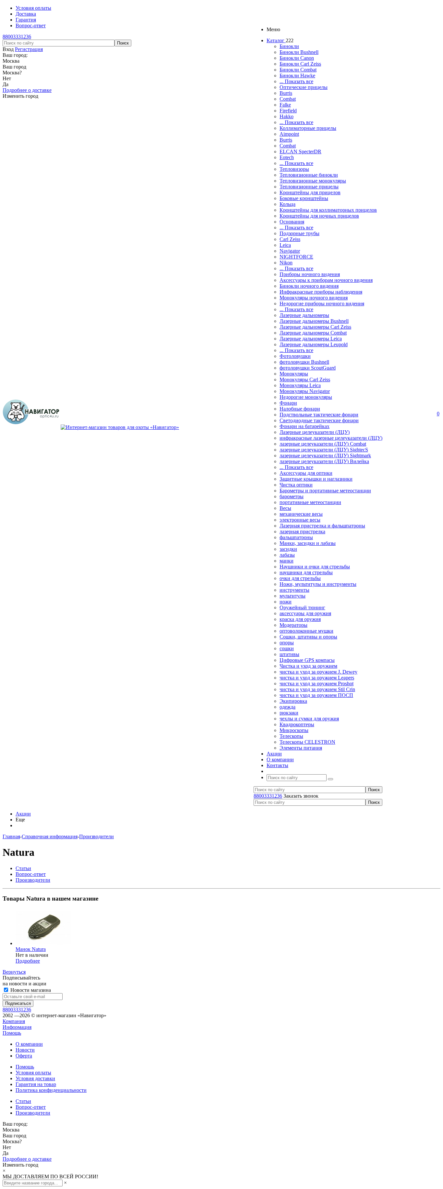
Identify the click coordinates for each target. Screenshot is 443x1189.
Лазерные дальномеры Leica (311, 338)
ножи (286, 601)
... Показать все (296, 81)
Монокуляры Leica (300, 385)
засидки (288, 549)
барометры (292, 496)
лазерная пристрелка (302, 531)
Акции (23, 813)
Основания (292, 221)
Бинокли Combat (298, 69)
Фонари (288, 403)
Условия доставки (35, 1078)
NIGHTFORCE (296, 256)
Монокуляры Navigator (305, 391)
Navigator (290, 251)
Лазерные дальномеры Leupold (314, 344)
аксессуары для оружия (305, 613)
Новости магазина (30, 990)
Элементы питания (301, 748)
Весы (285, 508)
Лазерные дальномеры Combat (313, 332)
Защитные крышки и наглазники (316, 479)
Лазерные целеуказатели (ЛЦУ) (315, 432)
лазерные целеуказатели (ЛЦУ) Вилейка (324, 461)
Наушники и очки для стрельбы (315, 566)
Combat (288, 99)
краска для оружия (300, 619)
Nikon (286, 262)
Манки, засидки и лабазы (308, 543)
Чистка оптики (296, 484)
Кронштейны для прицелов (310, 192)
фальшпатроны (296, 537)
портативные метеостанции (310, 502)
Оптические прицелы (304, 87)
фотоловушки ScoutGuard (308, 368)
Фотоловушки (295, 356)
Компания (14, 1021)
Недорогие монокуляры (306, 397)
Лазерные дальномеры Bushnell (314, 321)
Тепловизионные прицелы (309, 186)
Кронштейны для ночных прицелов (319, 216)
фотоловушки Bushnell (304, 362)
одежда (287, 707)
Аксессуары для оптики (306, 473)
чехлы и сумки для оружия (309, 718)
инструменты (294, 590)
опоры (287, 642)
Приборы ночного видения (310, 274)
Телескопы (291, 736)
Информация (17, 1027)
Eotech (287, 157)
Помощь (12, 1033)
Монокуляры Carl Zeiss (305, 379)
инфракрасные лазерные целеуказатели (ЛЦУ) (331, 438)
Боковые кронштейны (304, 198)
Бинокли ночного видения (309, 286)
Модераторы (293, 625)
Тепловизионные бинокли (309, 175)
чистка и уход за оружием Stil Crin (317, 689)
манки (286, 560)
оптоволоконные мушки (306, 631)
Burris (286, 93)
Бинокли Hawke (297, 75)
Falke (285, 105)
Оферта (24, 1055)
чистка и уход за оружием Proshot (316, 683)
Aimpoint (289, 134)
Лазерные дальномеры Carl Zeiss (315, 327)
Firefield (288, 110)
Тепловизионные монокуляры (313, 180)
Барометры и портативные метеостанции (325, 490)
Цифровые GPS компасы (307, 660)
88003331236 (17, 36)
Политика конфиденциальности (51, 1090)
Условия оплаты (33, 1072)
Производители (33, 1113)
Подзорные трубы (299, 233)
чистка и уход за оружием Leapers (317, 677)
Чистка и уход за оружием (308, 666)
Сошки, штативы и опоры (308, 636)
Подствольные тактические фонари (319, 414)
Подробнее (28, 961)
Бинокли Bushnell (299, 52)
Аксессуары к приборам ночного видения (326, 280)
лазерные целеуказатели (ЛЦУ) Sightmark (325, 455)
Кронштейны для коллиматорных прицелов (328, 210)
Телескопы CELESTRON (307, 742)
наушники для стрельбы (306, 572)
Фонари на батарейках (304, 426)
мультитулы (292, 596)
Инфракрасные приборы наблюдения (321, 292)
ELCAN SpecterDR (300, 151)
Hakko (286, 116)
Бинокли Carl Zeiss (300, 64)
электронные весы (300, 520)
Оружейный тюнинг (302, 607)
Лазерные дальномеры (304, 315)
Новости (25, 1050)
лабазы (287, 555)
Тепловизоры (294, 169)
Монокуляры (294, 373)
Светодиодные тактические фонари (319, 420)
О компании (29, 1044)
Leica (285, 245)
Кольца (287, 204)
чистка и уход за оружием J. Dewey (318, 672)
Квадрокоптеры (297, 724)
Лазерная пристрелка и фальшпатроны (322, 525)
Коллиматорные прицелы (308, 128)
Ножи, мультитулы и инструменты (318, 584)
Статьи (23, 1101)
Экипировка (293, 701)
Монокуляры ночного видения (314, 297)
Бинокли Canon (297, 58)
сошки (287, 648)
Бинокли (289, 46)
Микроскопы (294, 730)
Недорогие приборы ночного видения (322, 303)
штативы (289, 654)
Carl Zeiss (290, 239)
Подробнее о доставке (27, 90)
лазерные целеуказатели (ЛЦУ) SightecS (324, 449)
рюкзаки (289, 712)
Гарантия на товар (36, 1084)
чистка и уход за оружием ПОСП (316, 695)
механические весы (301, 514)
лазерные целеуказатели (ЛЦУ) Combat (323, 444)
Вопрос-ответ (31, 1107)
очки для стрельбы (300, 578)
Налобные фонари (300, 408)
